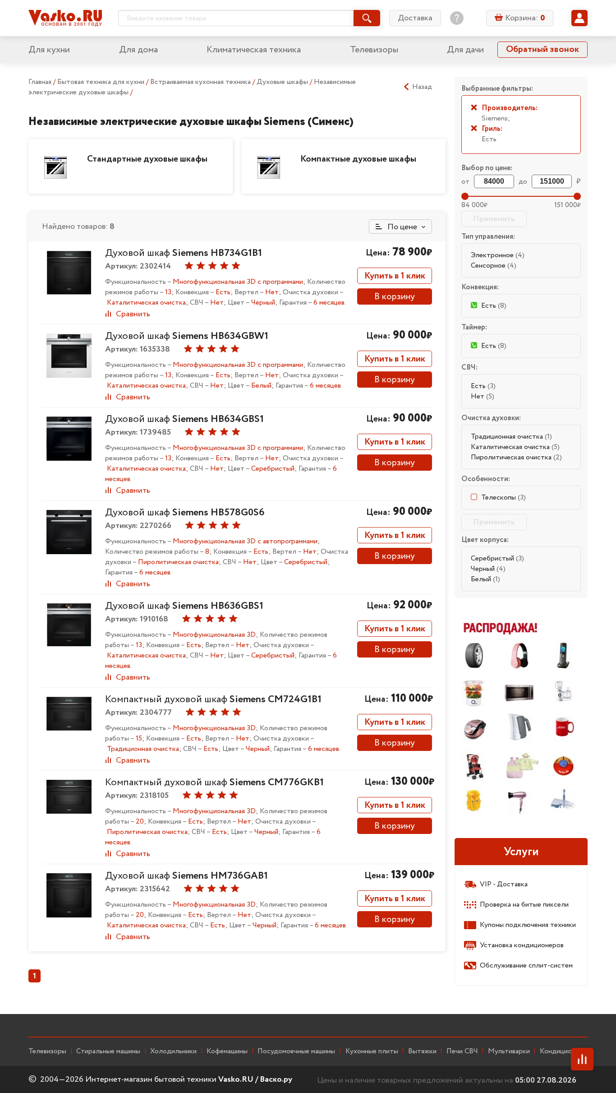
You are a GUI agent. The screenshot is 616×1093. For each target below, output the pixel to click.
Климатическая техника (254, 49)
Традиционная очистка (511, 436)
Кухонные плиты (371, 1051)
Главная (39, 82)
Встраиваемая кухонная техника (201, 82)
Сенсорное (493, 265)
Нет (482, 396)
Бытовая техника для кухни (101, 82)
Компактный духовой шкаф (213, 699)
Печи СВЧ (462, 1051)
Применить (494, 219)
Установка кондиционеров (522, 945)
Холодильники (173, 1051)
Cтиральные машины (108, 1051)
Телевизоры (374, 49)
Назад (422, 87)
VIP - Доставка (504, 884)
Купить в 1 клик (394, 276)
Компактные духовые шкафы (358, 159)
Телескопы (503, 497)
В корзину (394, 296)
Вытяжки (422, 1051)
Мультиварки (509, 1051)
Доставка (415, 18)
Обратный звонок (542, 49)
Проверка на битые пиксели (524, 904)
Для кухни (49, 49)
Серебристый (497, 558)
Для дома (138, 49)
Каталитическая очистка (515, 447)
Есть (483, 386)
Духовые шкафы (283, 82)
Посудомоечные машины (296, 1051)
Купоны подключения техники (528, 925)
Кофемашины (227, 1051)
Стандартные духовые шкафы (147, 159)
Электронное (497, 255)
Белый (485, 579)
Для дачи (465, 49)
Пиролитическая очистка (516, 457)
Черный (488, 569)
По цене (401, 227)
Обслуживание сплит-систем (526, 965)
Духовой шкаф (183, 253)
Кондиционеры (564, 1051)
